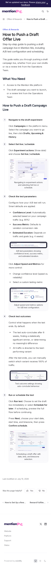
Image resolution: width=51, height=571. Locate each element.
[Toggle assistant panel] (48, 11)
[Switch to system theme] (35, 561)
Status (6, 545)
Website (7, 531)
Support (7, 540)
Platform (7, 536)
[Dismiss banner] (47, 3)
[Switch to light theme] (40, 561)
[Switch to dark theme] (45, 561)
